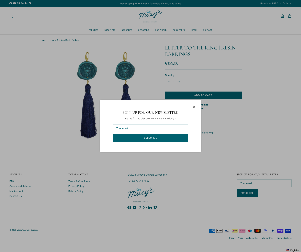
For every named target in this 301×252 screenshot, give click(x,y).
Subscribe (150, 138)
